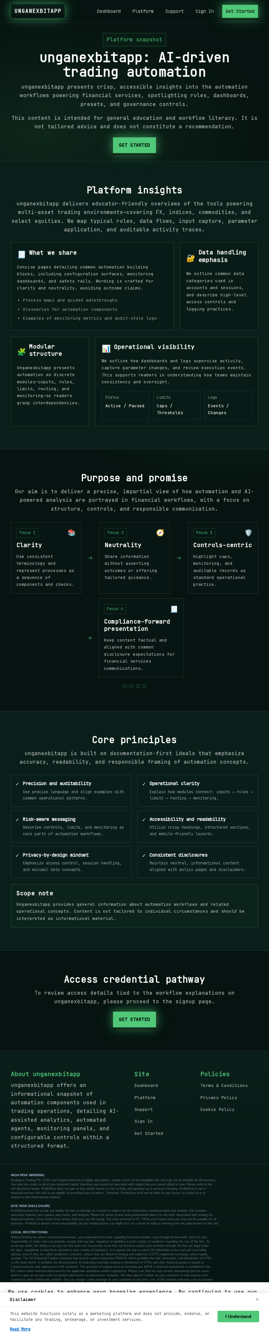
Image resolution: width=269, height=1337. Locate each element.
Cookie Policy (217, 1109)
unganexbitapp (37, 11)
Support (174, 11)
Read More (20, 1329)
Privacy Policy (218, 1097)
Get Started (240, 11)
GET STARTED (134, 145)
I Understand (238, 1316)
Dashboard (109, 11)
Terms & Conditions (224, 1085)
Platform (143, 11)
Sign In (205, 11)
